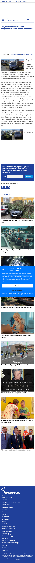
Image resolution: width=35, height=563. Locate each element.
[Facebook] (2, 187)
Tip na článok (5, 516)
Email (4, 176)
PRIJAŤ (17, 285)
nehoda (23, 54)
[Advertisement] (17, 41)
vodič (31, 54)
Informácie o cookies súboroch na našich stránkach (11, 294)
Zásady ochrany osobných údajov (27, 294)
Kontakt (24, 1)
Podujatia (11, 1)
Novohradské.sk (6, 512)
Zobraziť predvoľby (17, 290)
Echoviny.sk (5, 514)
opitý (27, 54)
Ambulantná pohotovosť (8, 526)
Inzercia (4, 521)
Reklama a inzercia (7, 497)
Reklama (18, 1)
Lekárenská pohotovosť (8, 528)
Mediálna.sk (5, 548)
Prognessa (5, 550)
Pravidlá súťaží (6, 504)
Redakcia (4, 500)
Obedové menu (6, 524)
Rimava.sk (4, 509)
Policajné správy (15, 54)
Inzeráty (4, 1)
